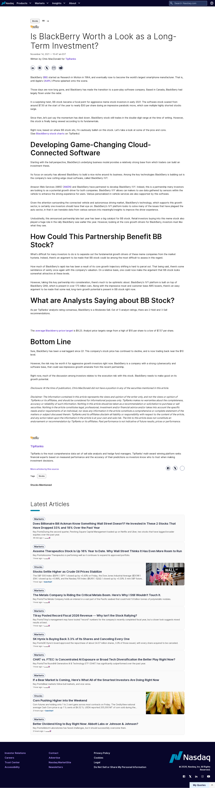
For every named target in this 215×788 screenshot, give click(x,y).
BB (45, 77)
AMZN (67, 186)
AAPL (47, 80)
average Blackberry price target (54, 330)
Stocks (35, 21)
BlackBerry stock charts (50, 133)
